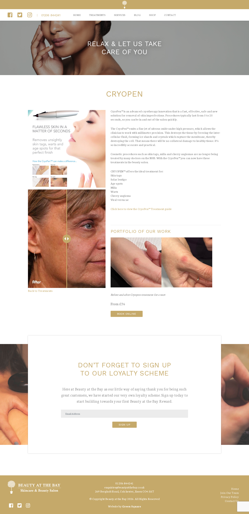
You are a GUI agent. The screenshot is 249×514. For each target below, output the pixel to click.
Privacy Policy (230, 497)
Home (77, 15)
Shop (152, 15)
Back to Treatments (40, 291)
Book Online (126, 313)
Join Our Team (229, 493)
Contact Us (232, 501)
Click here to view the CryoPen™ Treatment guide (141, 209)
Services (120, 15)
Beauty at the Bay (116, 499)
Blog (137, 15)
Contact (170, 15)
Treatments (97, 15)
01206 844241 (50, 15)
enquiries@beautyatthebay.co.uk (124, 487)
